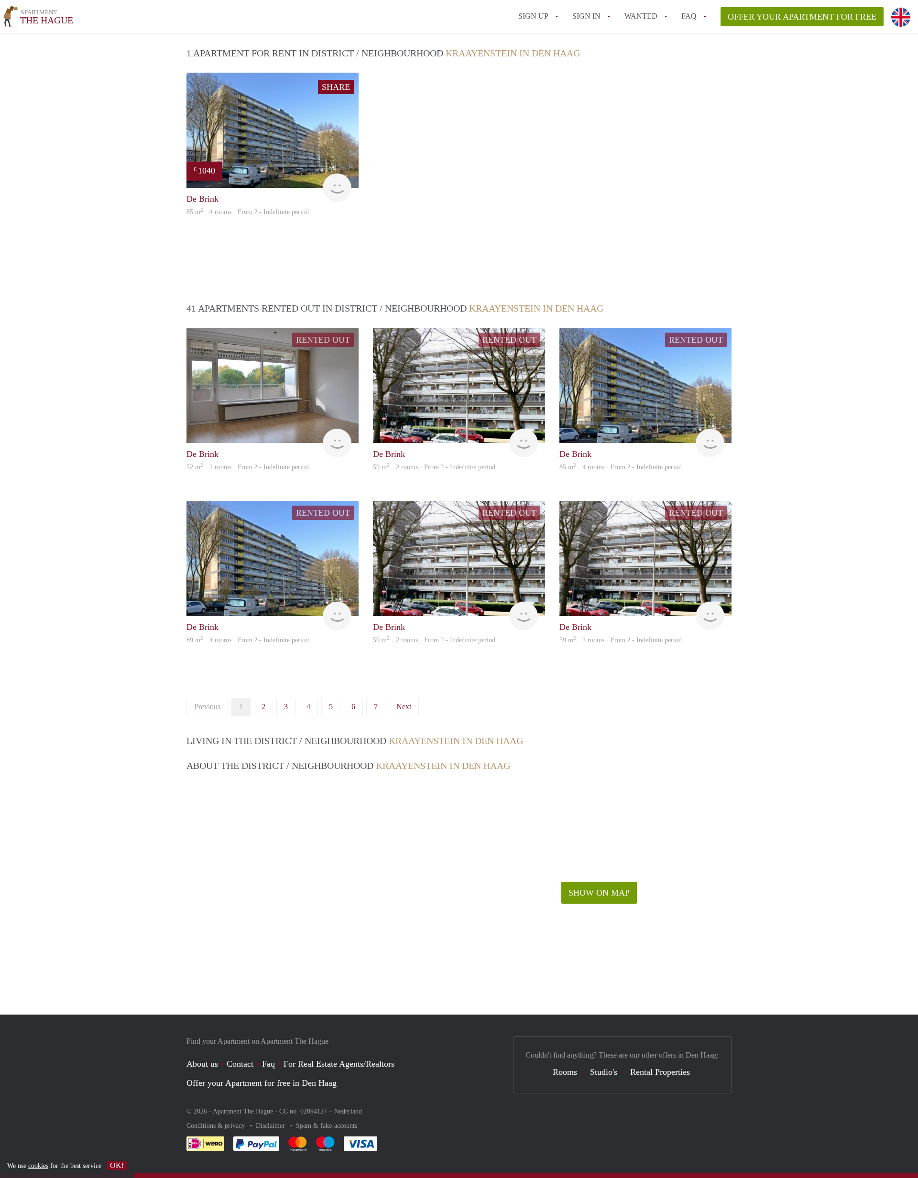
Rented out (323, 340)
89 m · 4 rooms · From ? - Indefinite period (247, 640)
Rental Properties (660, 1072)
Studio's (603, 1072)
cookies (38, 1165)
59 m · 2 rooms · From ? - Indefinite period (434, 467)
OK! (117, 1165)
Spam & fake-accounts (326, 1125)
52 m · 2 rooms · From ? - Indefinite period (247, 467)
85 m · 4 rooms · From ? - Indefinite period (247, 212)
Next (403, 706)
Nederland (348, 1111)
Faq (268, 1064)
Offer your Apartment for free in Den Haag (261, 1083)
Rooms (565, 1072)
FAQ (689, 16)
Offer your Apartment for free (802, 17)
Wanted (640, 16)
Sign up (533, 16)
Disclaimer (271, 1125)
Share (336, 87)
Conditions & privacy (216, 1125)
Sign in (586, 16)
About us (202, 1064)
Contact (240, 1064)
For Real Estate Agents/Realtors (339, 1064)
